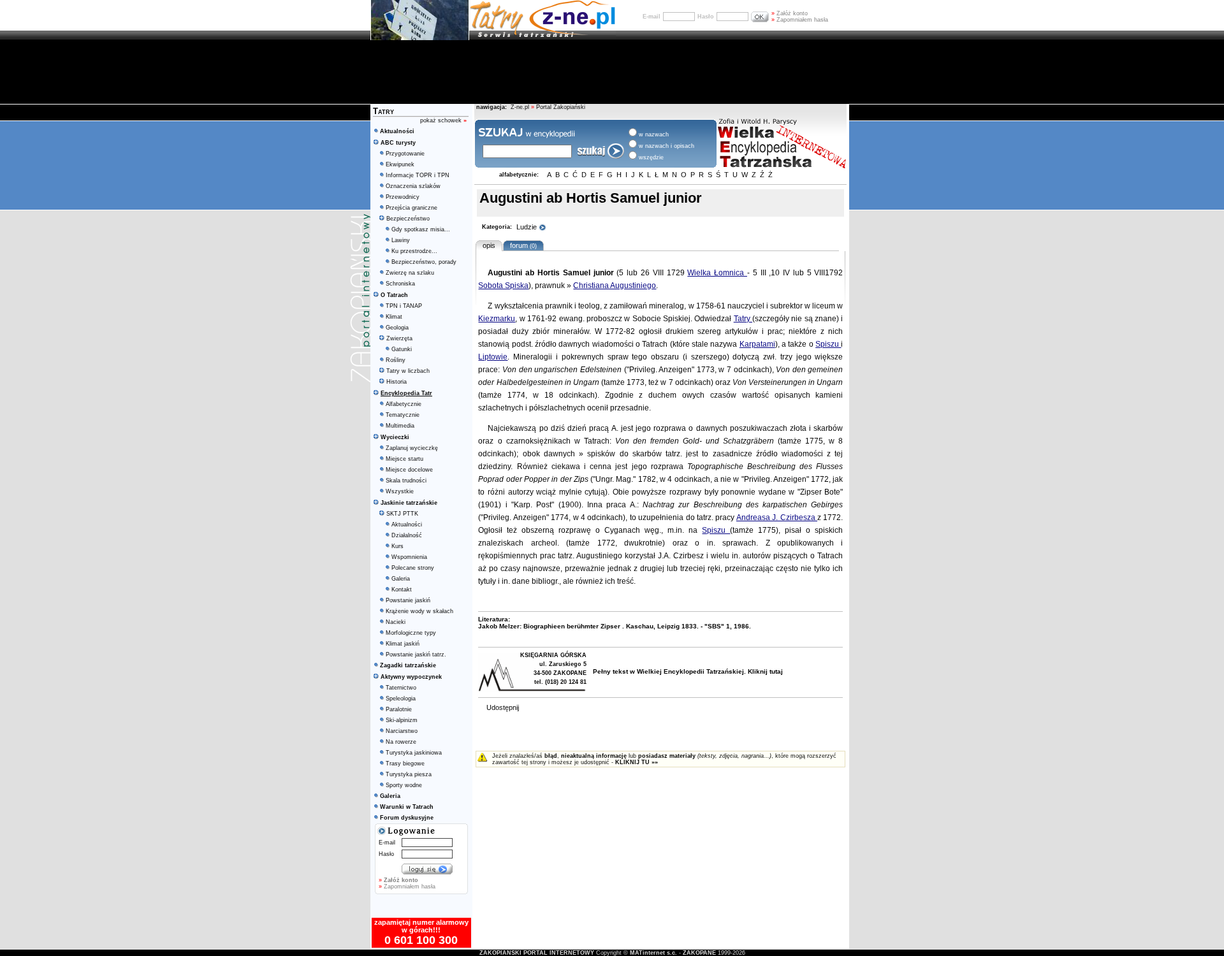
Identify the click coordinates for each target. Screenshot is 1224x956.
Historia (396, 382)
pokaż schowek (443, 120)
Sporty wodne (404, 785)
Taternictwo (401, 687)
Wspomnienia (409, 557)
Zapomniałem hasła (799, 20)
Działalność (406, 535)
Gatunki (401, 349)
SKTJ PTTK (402, 514)
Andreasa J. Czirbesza (776, 517)
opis (489, 245)
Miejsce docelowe (409, 470)
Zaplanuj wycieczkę (412, 448)
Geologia (397, 327)
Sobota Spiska (503, 285)
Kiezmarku (496, 318)
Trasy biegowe (405, 763)
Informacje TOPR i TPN (417, 175)
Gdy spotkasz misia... (420, 229)
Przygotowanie (405, 153)
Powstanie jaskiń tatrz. (416, 654)
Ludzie (527, 227)
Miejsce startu (404, 459)
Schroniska (400, 283)
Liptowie (492, 356)
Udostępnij (502, 707)
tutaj (776, 671)
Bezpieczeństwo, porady (423, 262)
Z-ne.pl (521, 107)
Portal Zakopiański (560, 107)
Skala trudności (406, 480)
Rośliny (395, 360)
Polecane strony (412, 568)
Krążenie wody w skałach (419, 611)
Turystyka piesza (409, 774)
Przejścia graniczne (411, 208)
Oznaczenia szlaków (413, 186)
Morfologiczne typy (411, 633)
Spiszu (828, 344)
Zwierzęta (399, 338)
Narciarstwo (402, 731)
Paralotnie (399, 709)
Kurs (397, 546)
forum (521, 245)
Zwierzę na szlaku (410, 273)
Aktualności (406, 524)
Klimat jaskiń (402, 644)
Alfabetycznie (403, 404)
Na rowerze (401, 742)
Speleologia (401, 698)
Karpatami (757, 344)
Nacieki (395, 622)
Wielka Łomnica (717, 272)
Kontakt (401, 589)
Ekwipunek (400, 164)
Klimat (394, 317)
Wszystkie (400, 491)
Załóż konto (789, 13)
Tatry (743, 318)
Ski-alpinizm (402, 720)
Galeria (400, 579)
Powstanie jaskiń (408, 600)
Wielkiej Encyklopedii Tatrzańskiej (690, 671)
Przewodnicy (402, 197)
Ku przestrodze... (414, 251)
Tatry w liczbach (408, 371)
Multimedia (400, 426)
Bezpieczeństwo (408, 218)
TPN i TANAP (404, 306)
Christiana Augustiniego (614, 285)
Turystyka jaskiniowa (414, 753)
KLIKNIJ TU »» (636, 762)
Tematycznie (402, 415)
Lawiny (400, 240)
